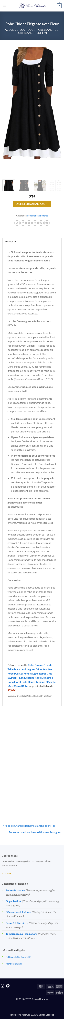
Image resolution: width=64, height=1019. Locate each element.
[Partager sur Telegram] (47, 223)
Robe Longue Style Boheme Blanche (16, 799)
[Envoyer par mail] (35, 223)
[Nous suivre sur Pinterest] (8, 986)
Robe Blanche (46, 29)
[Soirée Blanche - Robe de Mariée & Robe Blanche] (32, 6)
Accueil (10, 29)
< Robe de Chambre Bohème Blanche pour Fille (28, 825)
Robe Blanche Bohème (32, 32)
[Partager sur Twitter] (29, 223)
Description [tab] (10, 241)
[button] (4, 6)
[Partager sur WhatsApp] (17, 223)
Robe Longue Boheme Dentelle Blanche (16, 752)
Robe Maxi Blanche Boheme (47, 799)
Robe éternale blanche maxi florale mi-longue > (35, 832)
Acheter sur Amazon (31, 203)
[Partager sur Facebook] (23, 223)
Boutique (26, 29)
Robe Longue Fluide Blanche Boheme (48, 752)
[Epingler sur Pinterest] (41, 223)
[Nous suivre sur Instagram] (2, 986)
